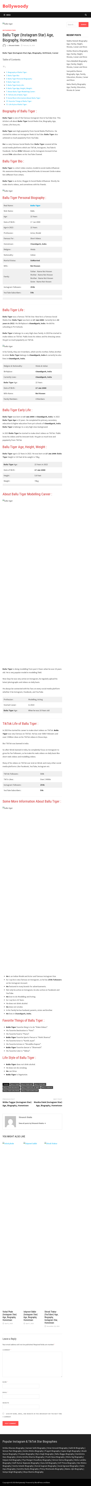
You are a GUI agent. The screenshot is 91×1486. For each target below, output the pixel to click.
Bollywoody (15, 6)
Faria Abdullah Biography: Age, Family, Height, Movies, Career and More (77, 64)
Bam (48, 1482)
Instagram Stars (9, 30)
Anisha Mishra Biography (33, 1451)
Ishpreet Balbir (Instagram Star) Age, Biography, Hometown (31, 1315)
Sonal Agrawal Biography (68, 1466)
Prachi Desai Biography (55, 1457)
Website (6, 1403)
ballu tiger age (26, 1084)
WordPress (39, 1482)
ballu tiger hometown (30, 1091)
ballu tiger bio (40, 1084)
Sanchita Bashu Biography (28, 1469)
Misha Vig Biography (74, 1457)
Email (5, 1392)
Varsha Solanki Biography (22, 1466)
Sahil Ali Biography (76, 1448)
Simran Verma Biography (62, 1460)
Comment (7, 1350)
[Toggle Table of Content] (4, 67)
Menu (8, 15)
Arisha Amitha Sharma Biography (30, 1457)
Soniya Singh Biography (12, 1472)
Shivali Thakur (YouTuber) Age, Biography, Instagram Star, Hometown (51, 1317)
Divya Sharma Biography (33, 1472)
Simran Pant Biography (12, 1451)
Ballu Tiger (35, 205)
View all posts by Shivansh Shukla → (32, 1123)
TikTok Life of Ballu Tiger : (18, 95)
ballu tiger (15, 1084)
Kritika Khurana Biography (13, 1448)
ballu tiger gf (47, 1087)
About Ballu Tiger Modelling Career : (22, 91)
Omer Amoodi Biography (57, 1448)
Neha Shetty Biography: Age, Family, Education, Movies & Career (76, 87)
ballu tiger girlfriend (11, 1091)
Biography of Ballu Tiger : (17, 72)
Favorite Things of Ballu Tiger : (20, 101)
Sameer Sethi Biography (36, 1448)
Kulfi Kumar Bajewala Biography (25, 1463)
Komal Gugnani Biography (45, 1466)
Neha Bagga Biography (64, 1454)
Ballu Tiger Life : (14, 82)
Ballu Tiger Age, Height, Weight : (20, 88)
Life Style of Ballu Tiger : (18, 104)
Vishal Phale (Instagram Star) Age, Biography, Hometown (10, 1315)
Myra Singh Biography (44, 1454)
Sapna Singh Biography (70, 1451)
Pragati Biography (52, 1451)
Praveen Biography (26, 1454)
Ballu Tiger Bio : (14, 75)
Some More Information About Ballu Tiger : (24, 98)
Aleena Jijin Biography (74, 1469)
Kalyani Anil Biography (12, 1460)
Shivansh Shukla (14, 45)
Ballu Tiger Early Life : (16, 85)
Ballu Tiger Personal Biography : (20, 79)
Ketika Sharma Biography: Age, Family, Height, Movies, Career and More (77, 54)
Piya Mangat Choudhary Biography (36, 1460)
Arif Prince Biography (67, 1463)
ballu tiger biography (11, 1087)
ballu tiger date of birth (31, 1087)
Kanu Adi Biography (49, 1463)
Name (5, 1382)
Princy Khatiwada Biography (51, 1469)
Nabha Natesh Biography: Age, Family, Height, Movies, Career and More (77, 44)
